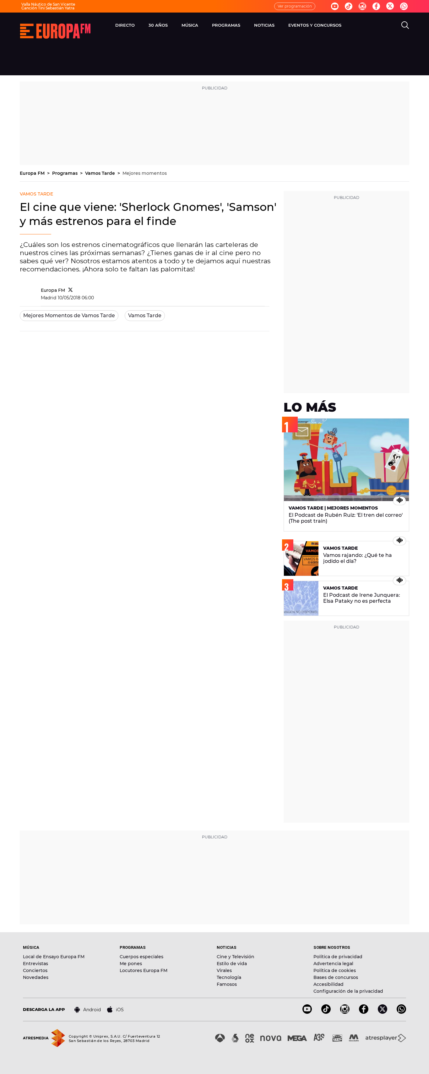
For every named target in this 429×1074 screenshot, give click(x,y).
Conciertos (35, 970)
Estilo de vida (232, 963)
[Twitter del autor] (70, 290)
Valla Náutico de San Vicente (48, 4)
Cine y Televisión (235, 956)
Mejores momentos (144, 173)
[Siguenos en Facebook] (376, 6)
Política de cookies (334, 970)
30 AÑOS (158, 25)
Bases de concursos (335, 977)
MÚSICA (190, 25)
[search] (405, 25)
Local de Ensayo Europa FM (53, 956)
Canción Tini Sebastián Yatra (47, 8)
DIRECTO (125, 25)
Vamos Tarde (100, 173)
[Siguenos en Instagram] (362, 6)
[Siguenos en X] (382, 1012)
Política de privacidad (337, 956)
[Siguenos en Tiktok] (348, 6)
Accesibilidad (328, 984)
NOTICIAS (264, 25)
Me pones (131, 963)
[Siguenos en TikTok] (326, 1012)
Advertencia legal (333, 963)
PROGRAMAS (226, 25)
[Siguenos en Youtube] (335, 6)
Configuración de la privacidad (348, 991)
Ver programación (295, 6)
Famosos (227, 984)
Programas (65, 173)
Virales (224, 970)
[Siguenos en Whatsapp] (404, 6)
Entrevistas (35, 963)
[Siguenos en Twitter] (390, 6)
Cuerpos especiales (141, 956)
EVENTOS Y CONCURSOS (314, 25)
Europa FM (33, 173)
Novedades (35, 977)
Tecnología (229, 977)
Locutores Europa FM (143, 970)
